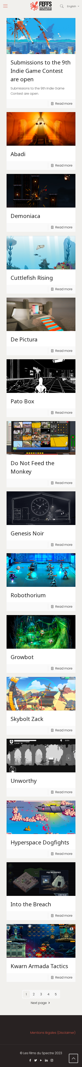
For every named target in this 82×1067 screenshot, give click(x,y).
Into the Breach (31, 904)
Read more (63, 103)
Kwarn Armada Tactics (39, 966)
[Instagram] (52, 1060)
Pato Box (22, 401)
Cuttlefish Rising (32, 277)
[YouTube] (41, 1060)
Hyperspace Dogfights (40, 842)
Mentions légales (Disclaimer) (52, 1032)
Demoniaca (25, 216)
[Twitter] (36, 1060)
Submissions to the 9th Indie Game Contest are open (41, 70)
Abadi (18, 154)
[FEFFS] (41, 6)
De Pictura (24, 339)
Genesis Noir (27, 533)
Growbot (22, 657)
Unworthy (24, 780)
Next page (39, 1003)
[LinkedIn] (46, 1060)
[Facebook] (30, 1060)
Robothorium (28, 595)
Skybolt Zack (27, 719)
